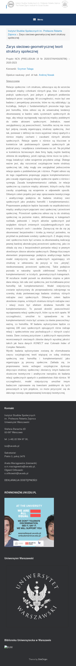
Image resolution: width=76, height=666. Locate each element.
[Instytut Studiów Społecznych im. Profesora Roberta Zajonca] (38, 4)
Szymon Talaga (25, 69)
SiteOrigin (42, 659)
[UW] (37, 628)
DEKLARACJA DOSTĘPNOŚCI (20, 480)
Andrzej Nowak (46, 75)
